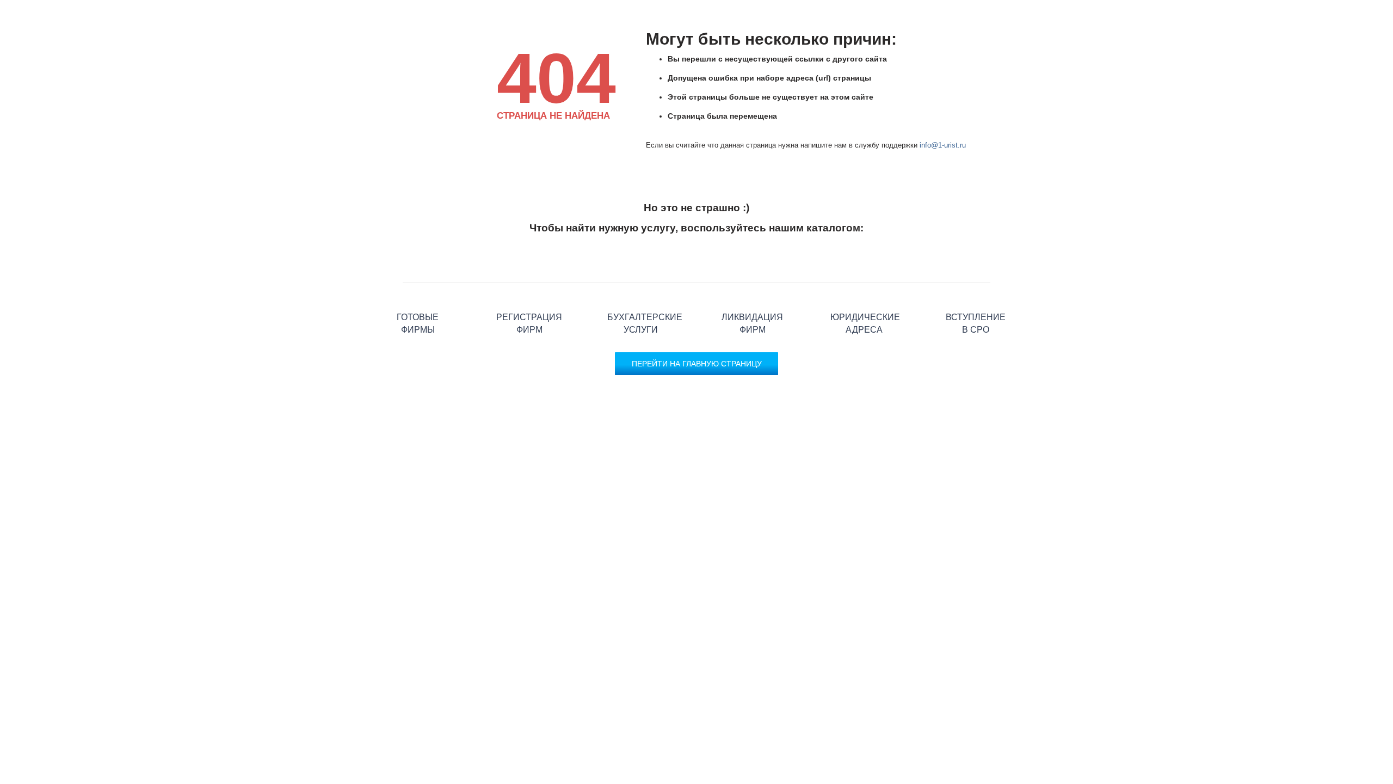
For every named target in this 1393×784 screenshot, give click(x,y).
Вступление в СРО (975, 283)
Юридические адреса (864, 283)
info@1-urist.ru (943, 145)
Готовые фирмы (418, 283)
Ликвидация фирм (752, 283)
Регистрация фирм (529, 283)
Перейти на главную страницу (697, 363)
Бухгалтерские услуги (641, 283)
